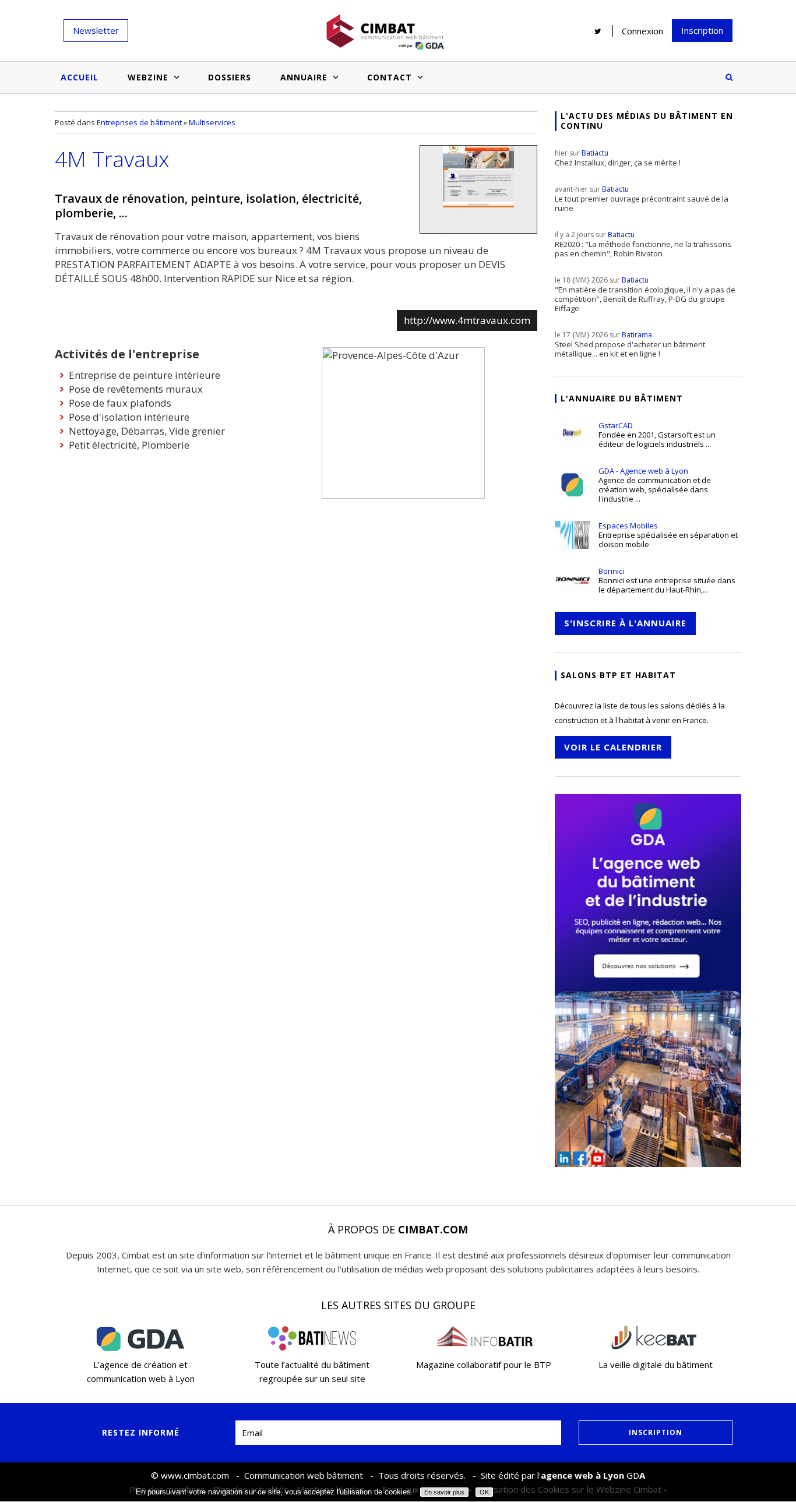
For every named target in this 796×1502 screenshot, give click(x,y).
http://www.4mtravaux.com (467, 320)
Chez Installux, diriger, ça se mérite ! (618, 158)
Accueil (79, 77)
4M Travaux (112, 159)
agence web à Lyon (582, 1475)
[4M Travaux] (478, 189)
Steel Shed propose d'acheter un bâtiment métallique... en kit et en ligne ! (630, 344)
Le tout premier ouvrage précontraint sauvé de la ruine (641, 199)
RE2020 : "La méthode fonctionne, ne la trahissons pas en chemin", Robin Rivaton (643, 244)
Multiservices (212, 122)
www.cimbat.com (195, 1475)
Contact (389, 77)
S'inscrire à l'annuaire (625, 623)
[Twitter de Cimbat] (598, 31)
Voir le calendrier (613, 747)
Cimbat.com (433, 1229)
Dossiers (229, 77)
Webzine (148, 77)
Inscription (702, 30)
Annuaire (303, 77)
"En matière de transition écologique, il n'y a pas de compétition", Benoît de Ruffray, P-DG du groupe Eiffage (645, 294)
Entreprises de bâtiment (139, 122)
